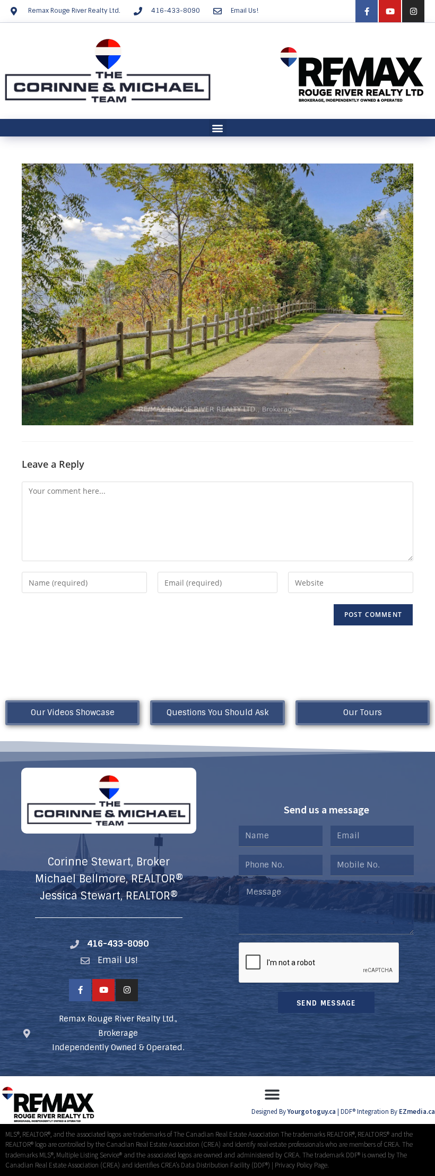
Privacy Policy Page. (302, 1165)
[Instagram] (413, 11)
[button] (218, 127)
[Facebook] (366, 11)
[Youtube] (390, 11)
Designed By (269, 1111)
